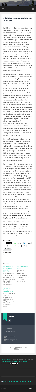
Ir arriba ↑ (31, 388)
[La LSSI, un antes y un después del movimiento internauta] (10, 275)
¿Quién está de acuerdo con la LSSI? (17, 19)
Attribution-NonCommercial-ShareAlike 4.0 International (14, 363)
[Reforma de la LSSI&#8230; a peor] (24, 274)
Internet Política (6, 359)
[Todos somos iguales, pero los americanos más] (10, 297)
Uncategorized (10, 331)
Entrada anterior (11, 337)
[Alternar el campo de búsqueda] (33, 9)
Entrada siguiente (11, 340)
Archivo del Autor (9, 320)
